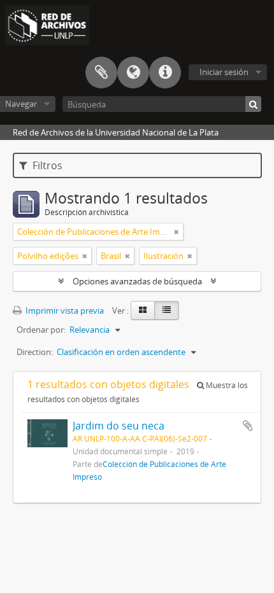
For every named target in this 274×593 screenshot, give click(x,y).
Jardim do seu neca (118, 426)
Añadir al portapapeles (248, 425)
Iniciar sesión (224, 72)
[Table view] (166, 310)
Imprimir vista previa (64, 310)
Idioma (133, 72)
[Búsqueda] (253, 104)
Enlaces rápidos (165, 72)
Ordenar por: (41, 329)
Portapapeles (101, 72)
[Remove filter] (176, 231)
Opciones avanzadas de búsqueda (137, 281)
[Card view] (143, 310)
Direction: (35, 352)
